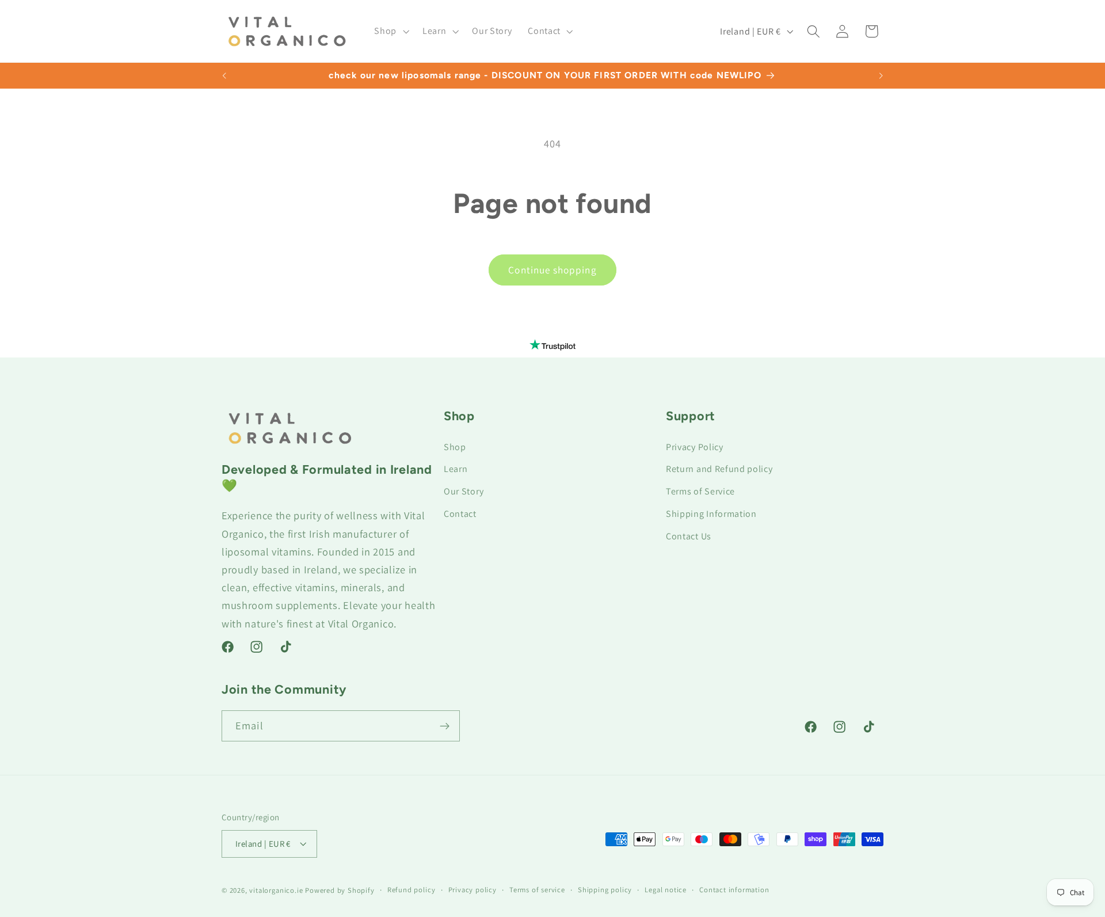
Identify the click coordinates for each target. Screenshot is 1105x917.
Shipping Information (711, 514)
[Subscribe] (444, 726)
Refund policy (411, 890)
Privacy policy (472, 890)
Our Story (463, 491)
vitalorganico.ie (276, 890)
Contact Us (688, 536)
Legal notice (666, 890)
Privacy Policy (694, 447)
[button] (391, 31)
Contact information (734, 890)
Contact (460, 514)
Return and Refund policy (719, 469)
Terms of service (537, 890)
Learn (455, 469)
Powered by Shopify (340, 890)
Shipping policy (605, 890)
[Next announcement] (880, 75)
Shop (455, 447)
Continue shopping (552, 269)
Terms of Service (700, 491)
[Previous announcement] (224, 75)
